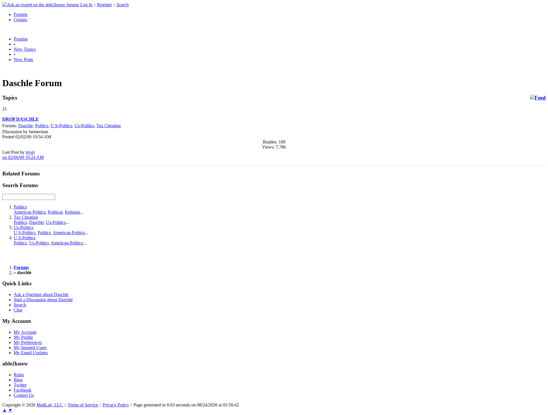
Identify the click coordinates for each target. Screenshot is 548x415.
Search (122, 4)
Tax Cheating (108, 125)
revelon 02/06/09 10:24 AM (23, 155)
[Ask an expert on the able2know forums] (40, 4)
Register (104, 4)
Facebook (22, 390)
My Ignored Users (30, 347)
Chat (18, 309)
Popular (21, 39)
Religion (72, 212)
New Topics (25, 49)
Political (55, 212)
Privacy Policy (116, 404)
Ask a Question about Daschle (41, 294)
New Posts (23, 59)
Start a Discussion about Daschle (43, 299)
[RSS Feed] (538, 98)
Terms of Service (83, 404)
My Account (25, 332)
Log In (86, 4)
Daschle (25, 125)
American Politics (30, 212)
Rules (19, 374)
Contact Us (24, 395)
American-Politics (69, 232)
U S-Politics (61, 125)
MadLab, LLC (50, 404)
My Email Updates (31, 352)
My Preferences (28, 342)
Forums (20, 14)
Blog (18, 379)
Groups (20, 19)
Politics (41, 125)
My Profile (23, 337)
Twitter (20, 384)
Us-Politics (84, 125)
